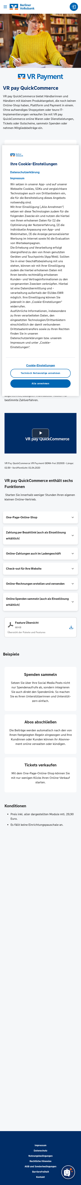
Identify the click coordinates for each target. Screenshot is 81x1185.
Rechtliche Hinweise (40, 1161)
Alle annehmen (40, 383)
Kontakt (40, 1177)
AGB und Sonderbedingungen (40, 1166)
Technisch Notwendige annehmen (40, 373)
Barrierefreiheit (40, 1171)
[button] (40, 517)
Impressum (40, 1145)
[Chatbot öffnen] (68, 1172)
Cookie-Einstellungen (40, 365)
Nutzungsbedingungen (40, 1155)
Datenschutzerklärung (25, 172)
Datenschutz (40, 1150)
